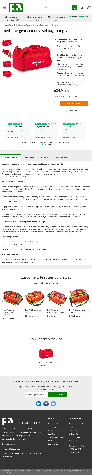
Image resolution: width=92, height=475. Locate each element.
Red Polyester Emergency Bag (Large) (56, 311)
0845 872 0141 (10, 444)
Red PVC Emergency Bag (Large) (79, 311)
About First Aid (53, 424)
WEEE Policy (73, 440)
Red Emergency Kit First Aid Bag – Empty (46, 365)
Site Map (51, 434)
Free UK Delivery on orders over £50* (14, 18)
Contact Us (52, 427)
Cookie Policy (74, 430)
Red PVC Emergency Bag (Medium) (34, 311)
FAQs (50, 440)
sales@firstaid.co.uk (12, 449)
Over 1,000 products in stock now (59, 18)
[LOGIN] (82, 7)
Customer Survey (54, 444)
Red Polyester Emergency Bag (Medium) (9, 312)
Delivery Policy (74, 434)
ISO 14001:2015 (75, 452)
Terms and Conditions (77, 424)
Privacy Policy (74, 427)
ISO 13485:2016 (75, 449)
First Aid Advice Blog (56, 437)
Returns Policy (74, 437)
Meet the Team (54, 430)
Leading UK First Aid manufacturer (36, 18)
